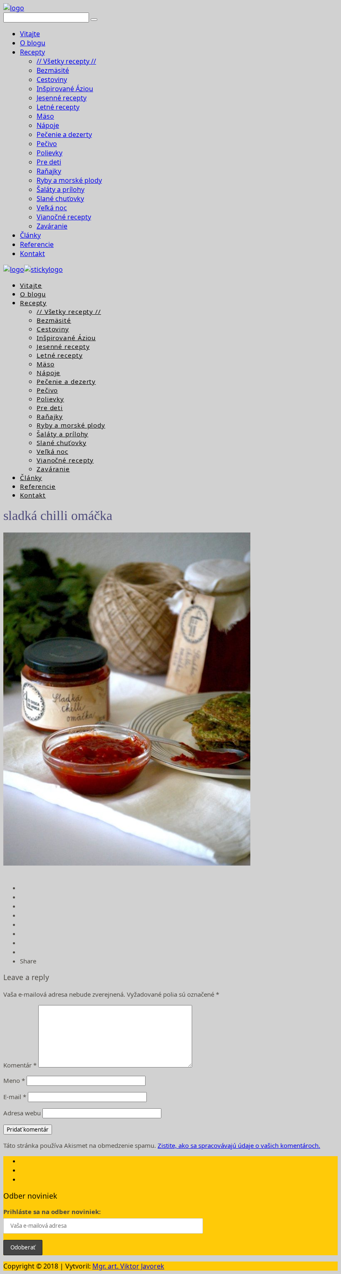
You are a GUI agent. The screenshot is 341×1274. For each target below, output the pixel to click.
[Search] (94, 19)
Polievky (49, 152)
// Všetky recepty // (66, 61)
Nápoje (48, 125)
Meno (14, 1080)
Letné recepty (58, 107)
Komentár (20, 1065)
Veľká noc (52, 207)
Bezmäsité (53, 70)
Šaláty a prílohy (60, 189)
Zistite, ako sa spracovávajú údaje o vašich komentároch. (239, 1145)
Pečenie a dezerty (64, 134)
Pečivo (47, 143)
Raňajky (49, 171)
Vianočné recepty (64, 216)
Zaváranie (52, 226)
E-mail (14, 1096)
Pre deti (49, 162)
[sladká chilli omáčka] (126, 863)
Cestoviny (52, 79)
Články (30, 235)
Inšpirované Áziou (65, 88)
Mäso (45, 116)
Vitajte (30, 33)
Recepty (32, 52)
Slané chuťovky (60, 198)
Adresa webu (22, 1113)
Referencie (37, 244)
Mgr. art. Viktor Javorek (128, 1266)
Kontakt (32, 253)
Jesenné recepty (61, 97)
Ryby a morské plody (69, 180)
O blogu (32, 42)
